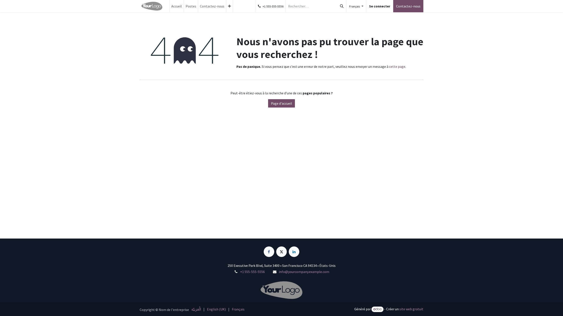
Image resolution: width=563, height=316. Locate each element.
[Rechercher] (341, 6)
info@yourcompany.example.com (304, 271)
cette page (397, 66)
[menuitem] (177, 6)
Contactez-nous (408, 6)
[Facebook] (269, 251)
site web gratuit (411, 309)
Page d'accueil (281, 103)
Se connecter (379, 6)
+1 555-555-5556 (252, 271)
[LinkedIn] (294, 251)
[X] (281, 251)
